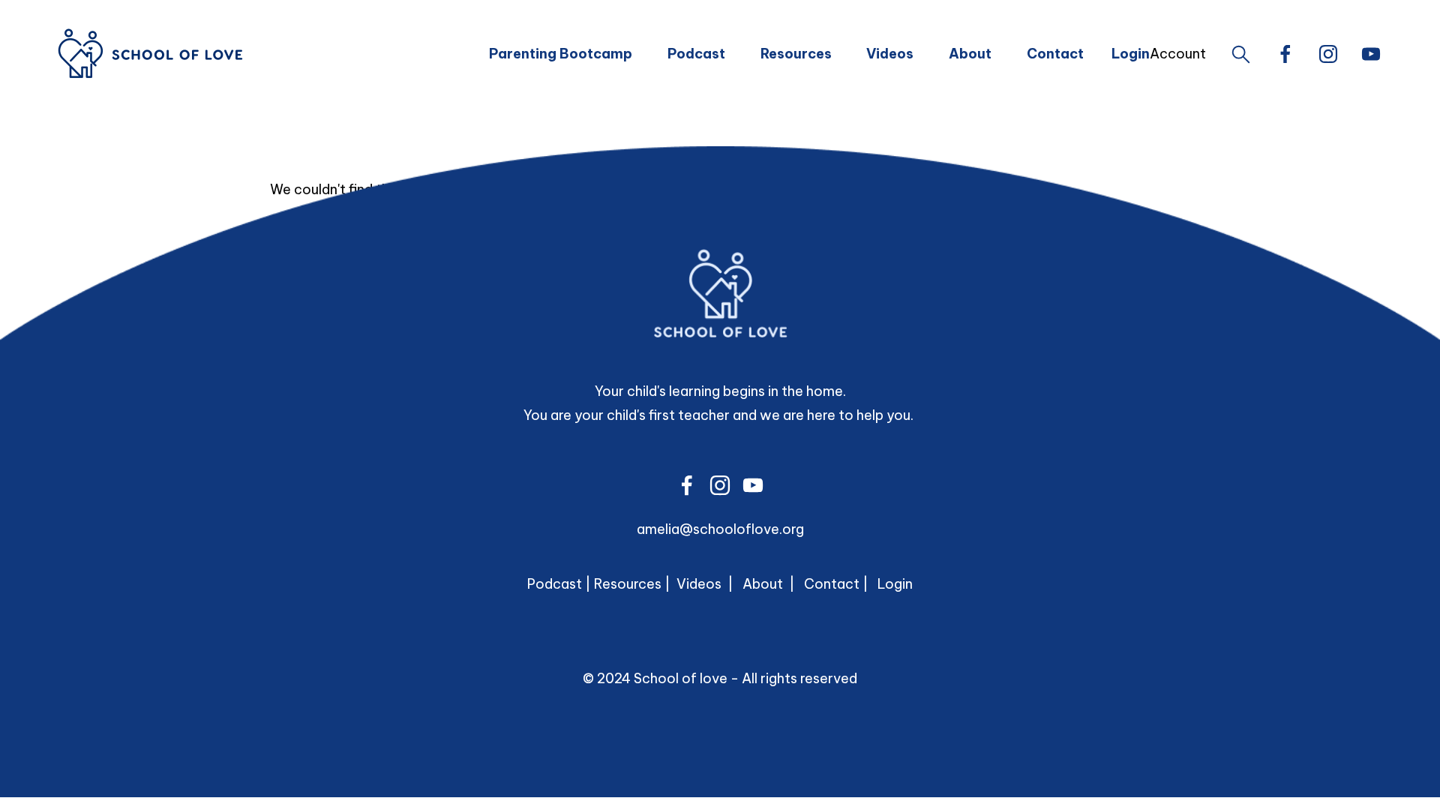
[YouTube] (1371, 54)
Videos (890, 53)
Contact (1055, 53)
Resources (796, 53)
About (970, 53)
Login (895, 583)
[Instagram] (1328, 54)
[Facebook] (1285, 54)
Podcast (696, 53)
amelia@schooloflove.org (720, 529)
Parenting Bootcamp (560, 53)
